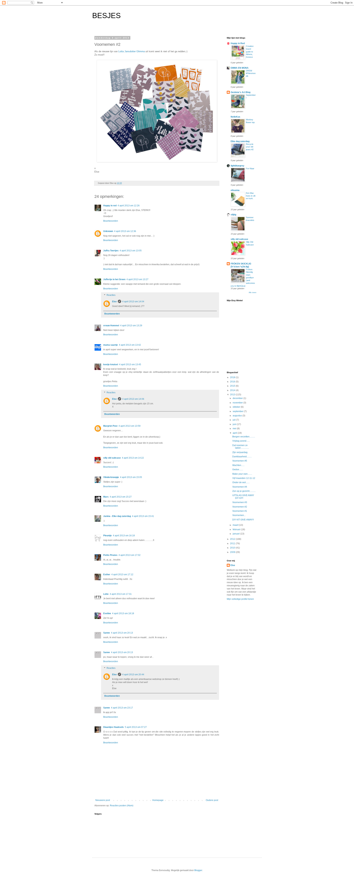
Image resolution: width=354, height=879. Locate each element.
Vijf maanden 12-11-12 (243, 478)
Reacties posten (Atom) (121, 805)
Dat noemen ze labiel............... (240, 446)
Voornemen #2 (239, 506)
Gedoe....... (237, 469)
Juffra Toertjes (111, 250)
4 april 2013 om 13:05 (131, 250)
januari (236, 533)
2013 (233, 394)
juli (234, 420)
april (235, 433)
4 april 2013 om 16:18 (124, 535)
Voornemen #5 (239, 461)
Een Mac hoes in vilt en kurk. (250, 196)
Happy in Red (238, 43)
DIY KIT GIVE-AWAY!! (243, 519)
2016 (233, 381)
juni (235, 424)
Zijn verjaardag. (240, 452)
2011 (233, 543)
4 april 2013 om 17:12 (122, 574)
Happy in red (110, 205)
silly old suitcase (112, 458)
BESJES (106, 15)
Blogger (198, 870)
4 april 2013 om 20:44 (133, 674)
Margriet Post (110, 426)
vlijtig (233, 214)
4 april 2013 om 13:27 (137, 279)
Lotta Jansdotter (127, 51)
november (238, 402)
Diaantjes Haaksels (113, 727)
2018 (233, 377)
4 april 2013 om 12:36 (125, 231)
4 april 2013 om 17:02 (129, 555)
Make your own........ (242, 474)
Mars (106, 497)
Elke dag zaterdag (240, 141)
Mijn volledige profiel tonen (240, 599)
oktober (237, 407)
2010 (233, 547)
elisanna (235, 190)
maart (236, 525)
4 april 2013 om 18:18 (123, 613)
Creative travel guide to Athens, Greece (250, 51)
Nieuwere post (102, 800)
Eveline (107, 613)
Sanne (106, 633)
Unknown (108, 231)
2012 (233, 539)
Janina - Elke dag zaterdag (117, 516)
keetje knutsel (110, 364)
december (238, 398)
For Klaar (250, 168)
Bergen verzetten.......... (243, 436)
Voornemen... (239, 515)
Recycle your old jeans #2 (250, 147)
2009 (233, 552)
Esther (106, 574)
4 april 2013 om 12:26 (129, 205)
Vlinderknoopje (111, 477)
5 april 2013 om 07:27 (136, 727)
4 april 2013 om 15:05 (131, 477)
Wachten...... (238, 465)
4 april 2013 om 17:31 (121, 594)
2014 (233, 390)
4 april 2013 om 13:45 (130, 364)
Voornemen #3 (239, 502)
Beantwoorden (110, 221)
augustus (237, 415)
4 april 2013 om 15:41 (143, 516)
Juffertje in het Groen (114, 279)
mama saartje (110, 345)
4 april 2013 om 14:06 (133, 399)
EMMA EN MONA (240, 68)
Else (114, 301)
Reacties (111, 295)
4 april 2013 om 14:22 (133, 458)
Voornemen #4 (239, 487)
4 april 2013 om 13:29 (131, 325)
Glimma (140, 51)
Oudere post (212, 800)
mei (235, 428)
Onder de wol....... (241, 482)
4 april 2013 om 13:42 (130, 345)
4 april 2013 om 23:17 (122, 707)
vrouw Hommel (111, 325)
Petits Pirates (110, 555)
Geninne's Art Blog (240, 92)
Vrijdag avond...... (241, 441)
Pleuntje (107, 535)
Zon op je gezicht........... (244, 491)
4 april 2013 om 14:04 (133, 301)
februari (237, 529)
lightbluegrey (237, 165)
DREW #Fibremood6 (251, 73)
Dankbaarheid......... (242, 456)
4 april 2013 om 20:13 (122, 633)
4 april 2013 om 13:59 (129, 426)
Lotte (106, 594)
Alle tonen (252, 292)
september (238, 411)
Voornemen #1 (239, 511)
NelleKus (235, 117)
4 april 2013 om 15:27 (121, 497)
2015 (233, 386)
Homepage (158, 800)
